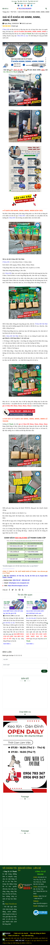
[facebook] (18, 5)
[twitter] (22, 5)
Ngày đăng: (7, 23)
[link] (18, 585)
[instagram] (28, 5)
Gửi (44, 671)
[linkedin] (31, 5)
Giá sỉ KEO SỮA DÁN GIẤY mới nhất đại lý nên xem (35, 612)
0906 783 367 (24, 1)
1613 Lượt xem (26, 23)
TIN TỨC (13, 12)
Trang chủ (6, 12)
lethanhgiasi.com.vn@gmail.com (26, 3)
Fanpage (25, 797)
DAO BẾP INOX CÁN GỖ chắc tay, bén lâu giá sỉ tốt (13, 612)
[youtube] (25, 5)
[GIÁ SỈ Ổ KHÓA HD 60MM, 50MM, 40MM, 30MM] (25, 8)
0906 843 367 (34, 1)
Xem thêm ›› (7, 644)
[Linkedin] (16, 590)
